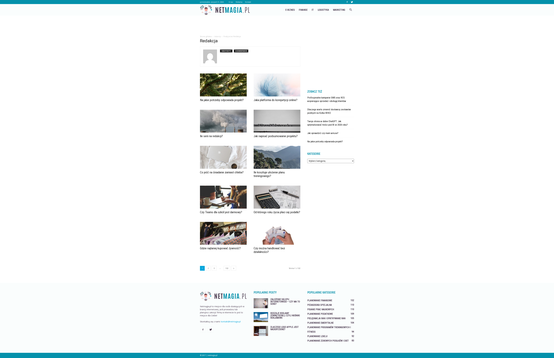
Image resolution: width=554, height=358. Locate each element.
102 (226, 268)
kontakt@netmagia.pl (231, 321)
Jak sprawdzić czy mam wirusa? (322, 133)
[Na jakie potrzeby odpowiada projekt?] (223, 84)
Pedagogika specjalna (319, 305)
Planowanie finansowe (319, 300)
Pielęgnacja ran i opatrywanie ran (326, 318)
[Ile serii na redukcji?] (223, 121)
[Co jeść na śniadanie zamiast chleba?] (223, 157)
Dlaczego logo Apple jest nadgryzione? (284, 328)
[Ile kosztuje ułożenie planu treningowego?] (277, 157)
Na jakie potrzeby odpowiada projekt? (222, 100)
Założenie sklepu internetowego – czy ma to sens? (285, 301)
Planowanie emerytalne (320, 322)
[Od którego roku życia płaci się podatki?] (277, 197)
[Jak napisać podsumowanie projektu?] (277, 121)
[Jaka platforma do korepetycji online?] (277, 84)
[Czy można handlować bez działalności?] (277, 233)
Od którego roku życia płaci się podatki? (277, 212)
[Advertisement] (277, 25)
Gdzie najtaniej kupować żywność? (220, 248)
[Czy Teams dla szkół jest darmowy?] (223, 197)
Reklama (239, 2)
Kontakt (248, 2)
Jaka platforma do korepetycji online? (275, 100)
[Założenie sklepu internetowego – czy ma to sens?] (261, 303)
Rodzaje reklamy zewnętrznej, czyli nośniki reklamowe (285, 315)
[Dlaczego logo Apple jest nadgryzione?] (261, 331)
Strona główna (206, 36)
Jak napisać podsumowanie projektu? (276, 136)
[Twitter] (352, 2)
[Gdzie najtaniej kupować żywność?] (223, 233)
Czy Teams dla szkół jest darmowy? (221, 212)
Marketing (339, 9)
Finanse (303, 9)
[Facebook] (347, 2)
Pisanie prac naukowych (320, 309)
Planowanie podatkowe (320, 314)
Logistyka (323, 9)
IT (313, 9)
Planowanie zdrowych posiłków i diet (328, 340)
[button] (350, 9)
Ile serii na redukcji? (211, 136)
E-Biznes (290, 9)
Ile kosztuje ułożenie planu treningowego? (269, 174)
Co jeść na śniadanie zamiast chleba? (222, 172)
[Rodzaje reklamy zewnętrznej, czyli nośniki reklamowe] (261, 317)
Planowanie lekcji (317, 336)
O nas (231, 2)
